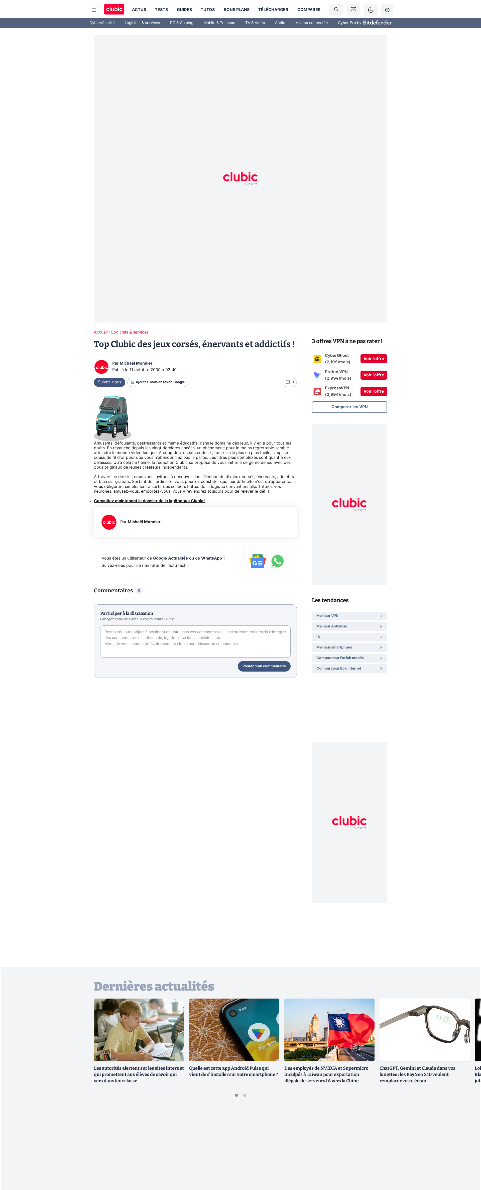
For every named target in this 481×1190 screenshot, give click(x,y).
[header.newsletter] (353, 10)
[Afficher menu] (94, 10)
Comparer (309, 10)
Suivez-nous (109, 382)
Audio (280, 23)
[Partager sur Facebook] (468, 1146)
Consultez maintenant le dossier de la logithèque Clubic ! (149, 501)
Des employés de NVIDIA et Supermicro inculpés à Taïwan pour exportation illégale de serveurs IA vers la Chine (326, 1074)
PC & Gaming (181, 23)
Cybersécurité (102, 23)
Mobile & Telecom (219, 23)
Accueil (101, 332)
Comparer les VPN (349, 407)
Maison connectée (311, 23)
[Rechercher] (336, 10)
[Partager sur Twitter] (468, 1163)
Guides (184, 10)
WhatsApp (211, 558)
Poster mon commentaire (264, 666)
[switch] (371, 10)
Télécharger (273, 10)
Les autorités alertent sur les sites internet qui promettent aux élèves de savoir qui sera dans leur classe (139, 1074)
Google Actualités (170, 558)
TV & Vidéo (255, 23)
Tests (161, 10)
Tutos (208, 10)
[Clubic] (114, 10)
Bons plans (237, 10)
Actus (139, 10)
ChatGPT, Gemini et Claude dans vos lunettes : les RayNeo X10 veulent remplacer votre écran (417, 1074)
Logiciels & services (142, 23)
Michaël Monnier (136, 363)
